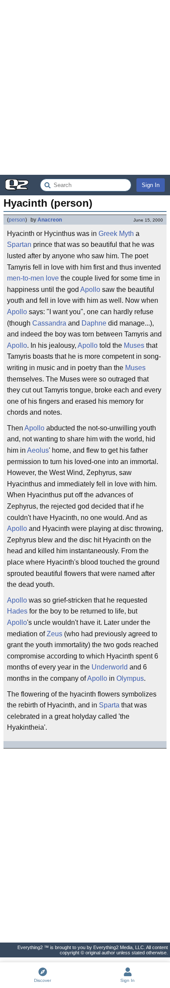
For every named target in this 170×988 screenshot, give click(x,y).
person (17, 220)
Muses (134, 345)
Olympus (130, 678)
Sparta (109, 705)
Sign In (151, 185)
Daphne (94, 323)
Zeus (54, 634)
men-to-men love (33, 278)
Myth (126, 233)
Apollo (90, 289)
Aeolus (38, 450)
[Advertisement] (85, 87)
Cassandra (49, 323)
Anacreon (49, 220)
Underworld (110, 667)
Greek (108, 233)
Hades (17, 611)
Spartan (19, 244)
